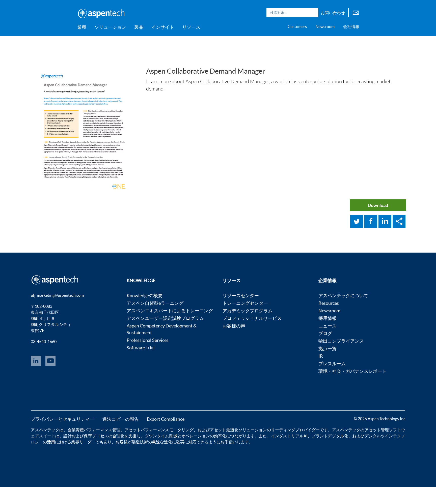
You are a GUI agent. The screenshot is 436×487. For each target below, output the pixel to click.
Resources (328, 303)
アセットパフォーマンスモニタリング (159, 430)
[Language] (356, 12)
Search (313, 12)
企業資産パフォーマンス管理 (94, 430)
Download (378, 205)
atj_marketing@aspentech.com (57, 295)
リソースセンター (241, 295)
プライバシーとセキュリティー (62, 419)
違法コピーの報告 (120, 419)
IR (320, 356)
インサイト (162, 27)
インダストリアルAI (289, 436)
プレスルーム (332, 363)
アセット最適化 (224, 430)
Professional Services (148, 340)
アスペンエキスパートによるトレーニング (170, 310)
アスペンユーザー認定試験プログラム (165, 318)
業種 (81, 27)
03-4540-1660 (44, 341)
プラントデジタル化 (330, 436)
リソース (191, 27)
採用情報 (327, 318)
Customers (297, 26)
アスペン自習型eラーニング (155, 303)
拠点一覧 (327, 348)
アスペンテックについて (343, 295)
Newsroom (325, 26)
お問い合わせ (333, 12)
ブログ (325, 333)
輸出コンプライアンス (341, 341)
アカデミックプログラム (247, 310)
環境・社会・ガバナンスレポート (352, 371)
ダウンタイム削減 (161, 436)
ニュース (327, 325)
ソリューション (110, 27)
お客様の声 (234, 325)
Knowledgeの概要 (144, 295)
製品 (138, 27)
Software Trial (141, 347)
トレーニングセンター (245, 303)
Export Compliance (165, 419)
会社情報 (351, 26)
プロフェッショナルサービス (252, 318)
